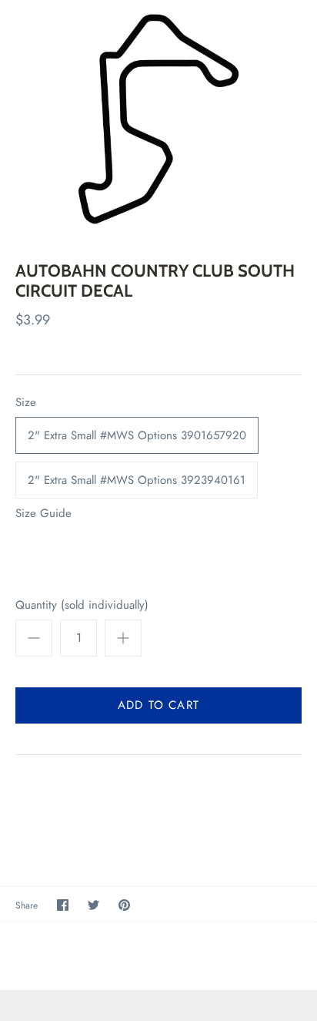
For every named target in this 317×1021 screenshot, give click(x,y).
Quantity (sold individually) (81, 605)
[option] (158, 119)
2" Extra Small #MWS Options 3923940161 (136, 480)
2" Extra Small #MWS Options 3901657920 (137, 435)
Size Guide (43, 513)
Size (25, 403)
